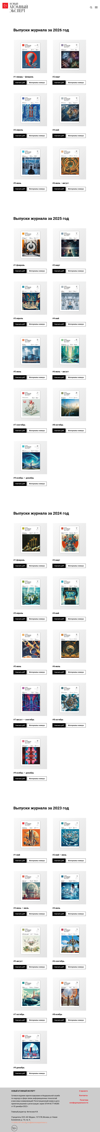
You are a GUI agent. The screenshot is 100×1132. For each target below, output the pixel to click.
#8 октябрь (57, 425)
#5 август (18, 961)
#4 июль (56, 908)
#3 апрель (18, 130)
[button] (91, 7)
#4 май (55, 130)
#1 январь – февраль (23, 77)
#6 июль (56, 666)
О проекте (83, 1091)
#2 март (56, 77)
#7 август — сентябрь (23, 719)
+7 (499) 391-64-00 (18, 1122)
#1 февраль (19, 265)
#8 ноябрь (57, 1014)
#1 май (16, 855)
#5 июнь (17, 183)
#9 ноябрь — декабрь (23, 478)
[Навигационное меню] (96, 7)
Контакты (83, 1095)
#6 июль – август (60, 183)
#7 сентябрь (19, 425)
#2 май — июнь (59, 855)
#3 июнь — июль (21, 908)
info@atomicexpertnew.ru (37, 1122)
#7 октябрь (18, 1014)
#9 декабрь (19, 1067)
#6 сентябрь (58, 961)
